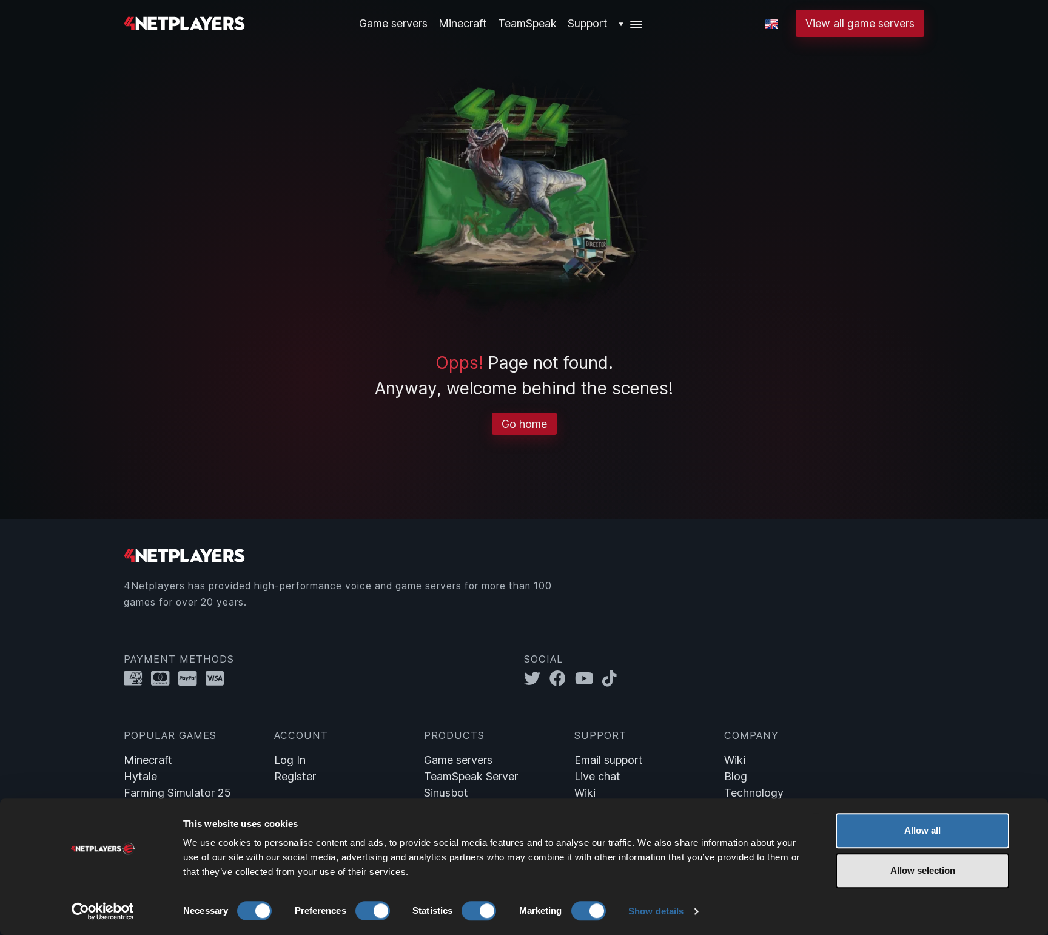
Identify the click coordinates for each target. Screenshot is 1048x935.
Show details (656, 911)
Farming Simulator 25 (177, 792)
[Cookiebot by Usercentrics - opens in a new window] (103, 911)
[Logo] (184, 22)
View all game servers (860, 23)
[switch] (372, 910)
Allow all (922, 830)
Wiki (585, 792)
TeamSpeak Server (471, 776)
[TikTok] (612, 678)
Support (588, 23)
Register (295, 776)
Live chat (597, 776)
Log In (290, 760)
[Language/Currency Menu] (771, 23)
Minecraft (462, 23)
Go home (524, 423)
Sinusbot (446, 792)
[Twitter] (536, 678)
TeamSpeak (527, 23)
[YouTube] (588, 678)
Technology (754, 792)
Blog (735, 776)
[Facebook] (562, 678)
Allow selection (922, 870)
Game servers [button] (393, 23)
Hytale (140, 776)
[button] (631, 23)
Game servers (458, 760)
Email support (608, 760)
